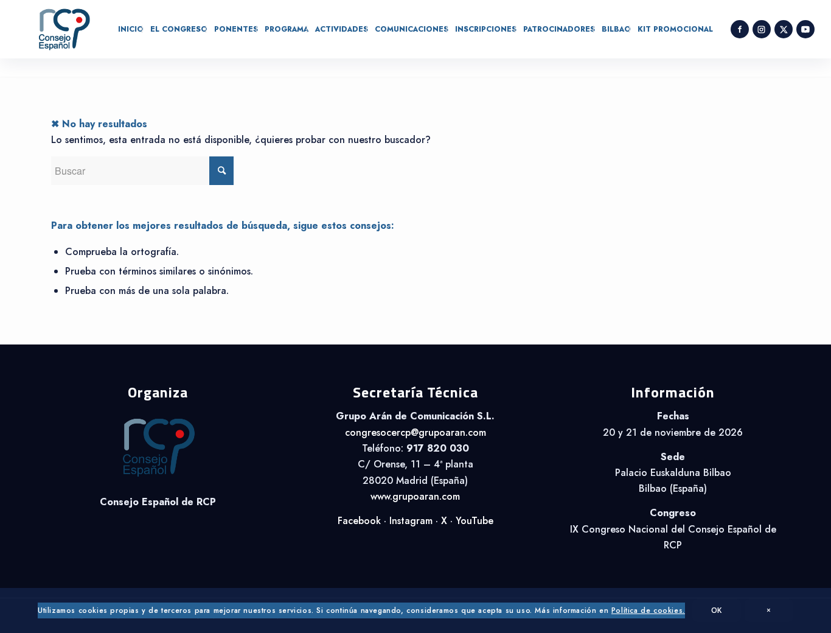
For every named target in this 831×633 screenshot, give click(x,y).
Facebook (359, 521)
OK (716, 610)
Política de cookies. (648, 610)
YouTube (474, 521)
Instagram (411, 521)
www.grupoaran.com (415, 496)
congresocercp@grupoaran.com (415, 432)
